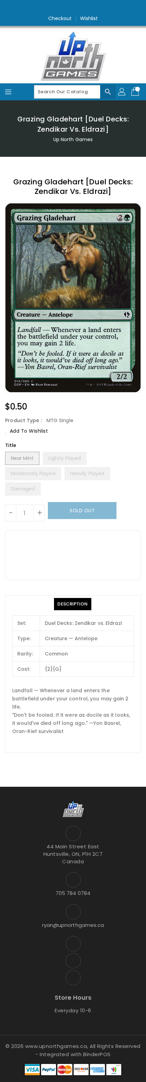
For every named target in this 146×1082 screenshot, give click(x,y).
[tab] (72, 604)
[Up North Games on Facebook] (60, 8)
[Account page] (122, 92)
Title (11, 445)
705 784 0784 (73, 893)
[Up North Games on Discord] (86, 8)
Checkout (60, 18)
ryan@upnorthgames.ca (73, 925)
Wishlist (89, 18)
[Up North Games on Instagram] (73, 8)
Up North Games (73, 139)
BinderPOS (97, 1054)
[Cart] (136, 92)
